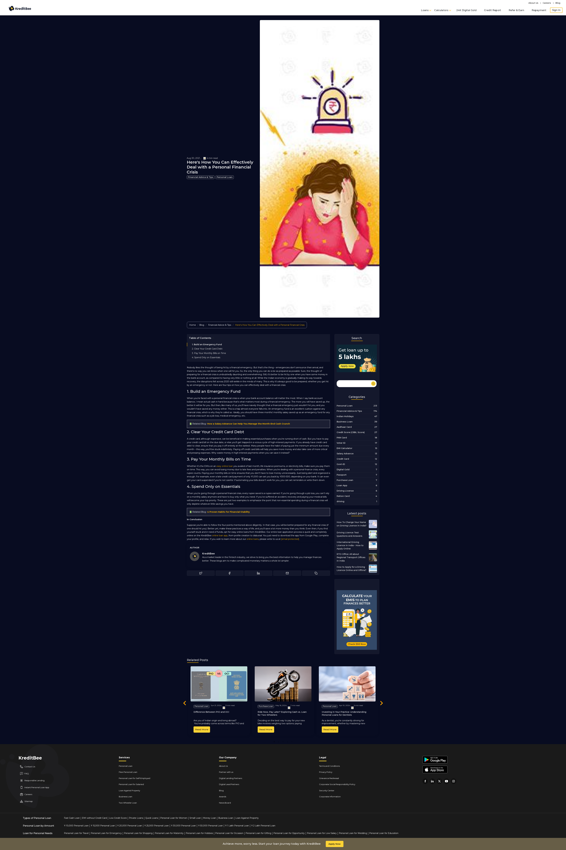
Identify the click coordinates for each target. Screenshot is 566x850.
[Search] (357, 383)
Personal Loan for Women (173, 818)
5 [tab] (291, 741)
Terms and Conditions (329, 766)
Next (381, 703)
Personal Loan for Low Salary (322, 833)
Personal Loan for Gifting (258, 833)
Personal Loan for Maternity (169, 833)
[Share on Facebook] (229, 573)
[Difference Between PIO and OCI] (219, 683)
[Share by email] (287, 573)
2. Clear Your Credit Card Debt (207, 348)
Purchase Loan (266, 706)
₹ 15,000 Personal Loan (103, 825)
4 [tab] (287, 741)
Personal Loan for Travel (76, 833)
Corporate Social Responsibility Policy (337, 784)
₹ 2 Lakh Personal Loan (263, 825)
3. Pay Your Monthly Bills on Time (209, 353)
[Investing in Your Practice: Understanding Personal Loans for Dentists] (347, 683)
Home (192, 325)
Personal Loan (225, 177)
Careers (547, 3)
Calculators (441, 10)
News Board (225, 803)
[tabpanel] (219, 701)
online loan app (220, 535)
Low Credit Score (118, 818)
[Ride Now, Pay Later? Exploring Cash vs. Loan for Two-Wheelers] (283, 683)
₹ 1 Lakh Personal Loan (237, 825)
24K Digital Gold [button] (466, 10)
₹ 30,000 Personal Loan (183, 825)
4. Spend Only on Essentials (206, 357)
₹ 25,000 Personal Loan (156, 825)
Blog (557, 3)
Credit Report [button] (492, 10)
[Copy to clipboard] (316, 573)
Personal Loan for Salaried (131, 784)
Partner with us (226, 772)
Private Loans (136, 818)
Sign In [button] (556, 10)
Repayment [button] (539, 10)
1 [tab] (274, 741)
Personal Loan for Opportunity (289, 833)
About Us (533, 3)
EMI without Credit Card (94, 818)
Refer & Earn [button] (516, 10)
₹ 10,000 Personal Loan (76, 825)
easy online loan (225, 466)
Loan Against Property (129, 790)
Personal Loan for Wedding (353, 833)
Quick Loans (151, 818)
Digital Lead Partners (229, 784)
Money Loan (209, 818)
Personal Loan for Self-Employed (134, 778)
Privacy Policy (325, 772)
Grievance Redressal (329, 778)
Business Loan (125, 796)
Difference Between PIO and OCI (211, 712)
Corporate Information (330, 796)
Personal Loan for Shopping (138, 833)
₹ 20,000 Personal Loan (129, 825)
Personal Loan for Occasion (229, 833)
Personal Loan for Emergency (106, 833)
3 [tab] (283, 741)
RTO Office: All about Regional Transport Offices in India (351, 557)
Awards (222, 796)
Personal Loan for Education (383, 833)
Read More (201, 729)
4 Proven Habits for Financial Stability (228, 512)
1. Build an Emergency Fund (207, 344)
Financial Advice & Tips (200, 177)
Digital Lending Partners (230, 778)
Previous (184, 703)
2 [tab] (278, 741)
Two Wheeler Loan (128, 803)
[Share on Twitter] (201, 573)
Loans (425, 10)
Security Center (326, 790)
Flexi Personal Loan (128, 772)
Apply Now (334, 843)
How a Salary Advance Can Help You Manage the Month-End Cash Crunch (248, 423)
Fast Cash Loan (72, 818)
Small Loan (195, 818)
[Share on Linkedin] (258, 573)
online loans (253, 539)
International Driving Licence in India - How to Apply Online (350, 545)
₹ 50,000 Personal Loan (210, 825)
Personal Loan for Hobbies (199, 833)
